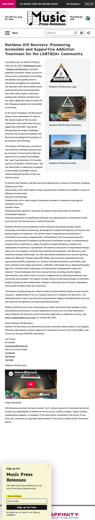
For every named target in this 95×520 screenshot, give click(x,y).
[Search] (76, 33)
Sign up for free (26, 507)
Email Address (14, 496)
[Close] (48, 466)
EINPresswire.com (32, 65)
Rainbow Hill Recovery (17, 69)
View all (89, 4)
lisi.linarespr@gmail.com (16, 346)
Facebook (10, 353)
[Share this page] (88, 32)
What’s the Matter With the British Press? (34, 3)
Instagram (10, 356)
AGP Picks (8, 4)
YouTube (9, 360)
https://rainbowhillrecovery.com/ (20, 317)
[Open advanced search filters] (81, 33)
